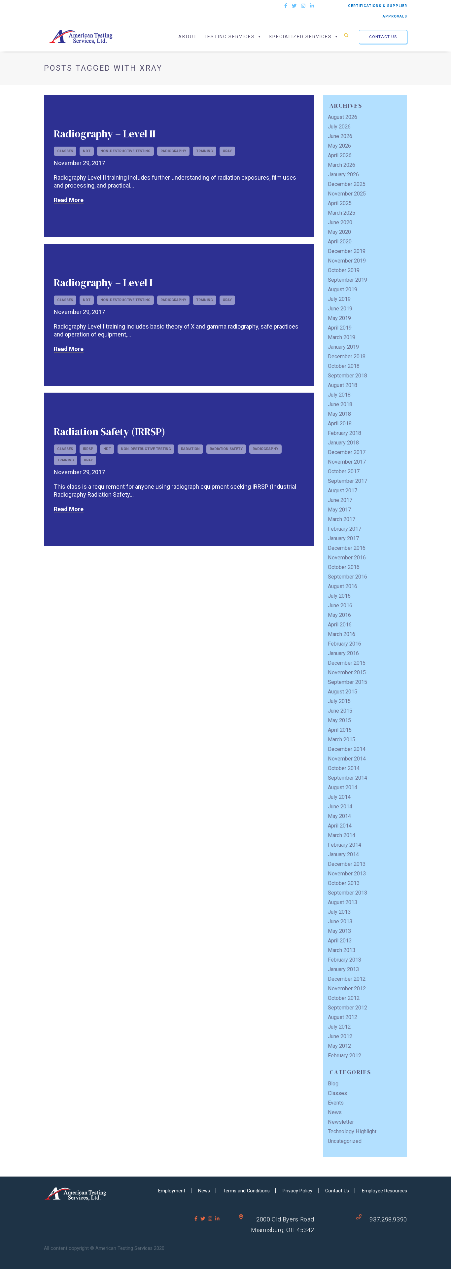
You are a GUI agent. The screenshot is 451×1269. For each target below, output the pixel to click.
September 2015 (347, 682)
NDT (86, 151)
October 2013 (344, 883)
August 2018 (342, 385)
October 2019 (344, 270)
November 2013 (347, 873)
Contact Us (383, 36)
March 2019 (341, 337)
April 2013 (340, 940)
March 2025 (341, 213)
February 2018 (344, 433)
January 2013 (343, 969)
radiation (190, 449)
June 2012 (340, 1036)
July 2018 (339, 395)
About (187, 36)
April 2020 (340, 241)
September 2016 (347, 577)
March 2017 (341, 519)
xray (227, 151)
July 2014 (339, 797)
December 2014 (346, 749)
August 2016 (342, 586)
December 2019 (346, 251)
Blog (333, 1083)
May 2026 (339, 146)
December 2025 (346, 184)
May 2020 (339, 232)
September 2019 (347, 280)
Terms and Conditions (246, 1191)
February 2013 (344, 960)
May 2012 (339, 1046)
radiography (173, 151)
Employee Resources (384, 1191)
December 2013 (346, 864)
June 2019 (340, 308)
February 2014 (344, 845)
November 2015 (347, 672)
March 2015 (341, 739)
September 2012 (347, 1008)
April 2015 (340, 730)
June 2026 (340, 136)
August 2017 (342, 490)
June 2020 (340, 222)
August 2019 (342, 289)
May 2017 (339, 510)
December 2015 (346, 663)
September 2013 (347, 893)
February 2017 (344, 529)
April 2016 (340, 624)
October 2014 (344, 768)
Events (336, 1103)
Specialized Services (300, 36)
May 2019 (339, 318)
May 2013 (339, 931)
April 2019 (340, 328)
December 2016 (346, 548)
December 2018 (346, 356)
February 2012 (344, 1055)
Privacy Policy (297, 1191)
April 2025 (340, 203)
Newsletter (341, 1122)
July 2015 (339, 701)
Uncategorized (345, 1141)
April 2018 (340, 423)
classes (65, 151)
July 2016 (339, 596)
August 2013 (342, 902)
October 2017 (344, 471)
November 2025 (347, 194)
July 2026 (339, 126)
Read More (69, 199)
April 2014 (340, 826)
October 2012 (344, 998)
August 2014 (342, 787)
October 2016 (344, 567)
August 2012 (342, 1017)
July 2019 (339, 299)
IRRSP (88, 449)
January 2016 (343, 653)
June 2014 (340, 806)
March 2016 (341, 634)
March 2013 (341, 950)
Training (204, 151)
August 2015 (342, 691)
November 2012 (347, 988)
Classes (337, 1093)
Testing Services (229, 36)
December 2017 (346, 452)
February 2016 (344, 644)
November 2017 (347, 462)
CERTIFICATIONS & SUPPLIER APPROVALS (377, 11)
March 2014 (341, 835)
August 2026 (342, 117)
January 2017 (343, 538)
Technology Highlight (352, 1131)
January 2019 (343, 347)
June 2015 (340, 711)
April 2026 (340, 155)
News (335, 1112)
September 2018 (347, 375)
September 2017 (347, 481)
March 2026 (341, 165)
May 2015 (339, 720)
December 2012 (346, 979)
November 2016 (347, 557)
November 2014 (347, 759)
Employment (171, 1191)
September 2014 (347, 778)
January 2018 (343, 443)
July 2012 (339, 1027)
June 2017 (340, 500)
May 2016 (339, 615)
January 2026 (343, 174)
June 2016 (340, 605)
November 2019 (347, 261)
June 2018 (340, 404)
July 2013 (339, 912)
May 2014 (339, 816)
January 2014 (343, 854)
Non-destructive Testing (125, 151)
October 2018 (344, 366)
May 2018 (339, 414)
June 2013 (340, 921)
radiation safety (226, 449)
